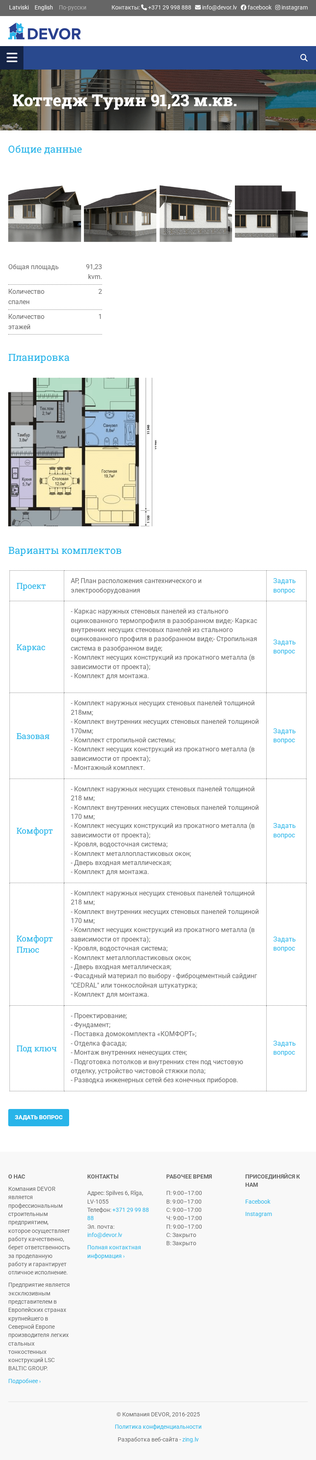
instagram (294, 7)
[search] (304, 58)
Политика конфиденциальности (158, 1426)
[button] (145, 58)
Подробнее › (24, 1381)
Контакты (125, 7)
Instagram (258, 1214)
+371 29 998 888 (169, 7)
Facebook (257, 1201)
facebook (260, 7)
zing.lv (190, 1439)
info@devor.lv (219, 7)
